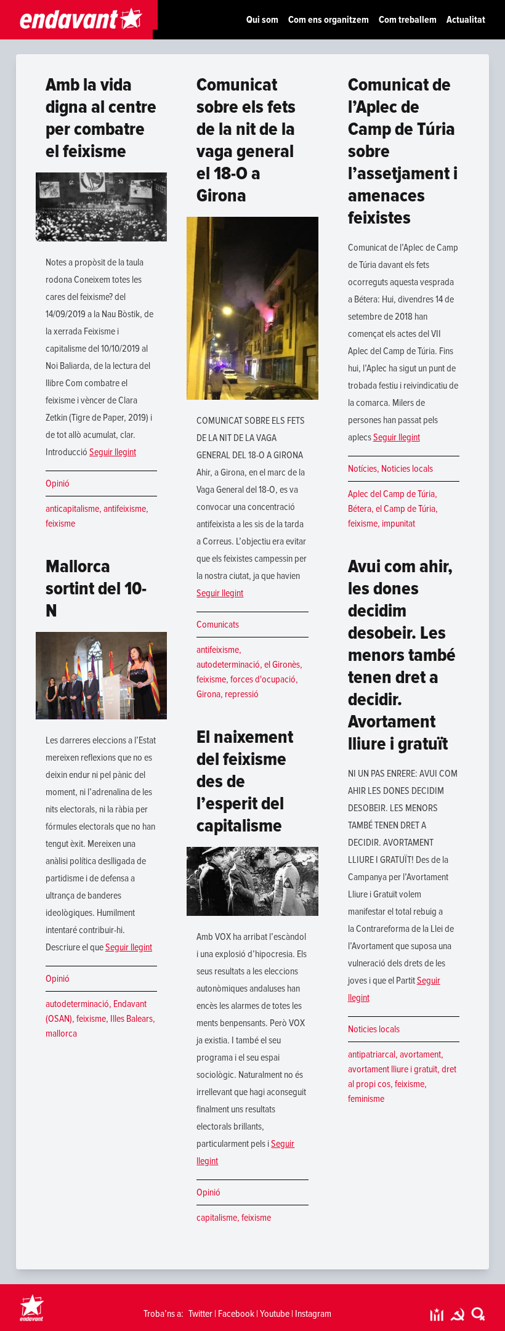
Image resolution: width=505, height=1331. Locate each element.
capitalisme (216, 1218)
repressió (242, 694)
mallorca (61, 1033)
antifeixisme (124, 509)
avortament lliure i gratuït (392, 1069)
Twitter (200, 1314)
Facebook (236, 1314)
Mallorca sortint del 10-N (96, 588)
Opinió (58, 483)
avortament (420, 1054)
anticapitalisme (72, 509)
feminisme (366, 1099)
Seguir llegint (112, 452)
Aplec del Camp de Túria (391, 494)
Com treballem (408, 20)
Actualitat (465, 20)
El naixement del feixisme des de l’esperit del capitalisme (244, 781)
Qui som (262, 20)
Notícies (362, 469)
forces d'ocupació (263, 679)
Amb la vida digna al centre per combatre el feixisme (101, 118)
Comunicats (217, 624)
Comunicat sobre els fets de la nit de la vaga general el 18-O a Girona (246, 140)
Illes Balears (131, 1019)
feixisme (60, 523)
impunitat (398, 523)
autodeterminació (77, 1004)
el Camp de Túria (405, 509)
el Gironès (282, 664)
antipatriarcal (371, 1054)
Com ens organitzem (328, 20)
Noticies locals (407, 469)
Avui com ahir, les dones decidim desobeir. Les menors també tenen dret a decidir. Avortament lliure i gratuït (402, 655)
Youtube (274, 1314)
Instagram (313, 1314)
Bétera (359, 509)
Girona (208, 694)
